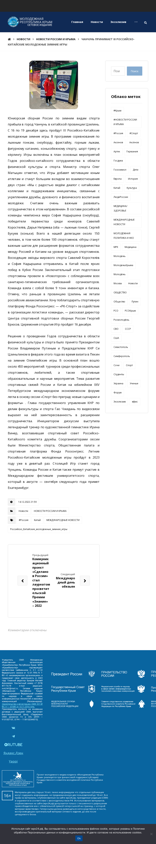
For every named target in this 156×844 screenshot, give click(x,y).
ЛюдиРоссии (121, 197)
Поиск (134, 71)
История (133, 178)
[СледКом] (123, 706)
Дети (135, 169)
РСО (116, 310)
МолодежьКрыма (123, 265)
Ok (79, 838)
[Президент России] (73, 676)
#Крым (117, 110)
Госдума (118, 160)
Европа (118, 178)
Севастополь (121, 347)
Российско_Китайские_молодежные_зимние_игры (38, 529)
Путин (135, 301)
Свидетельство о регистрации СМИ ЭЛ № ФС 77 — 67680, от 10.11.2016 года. (22, 705)
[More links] (136, 22)
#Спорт (134, 133)
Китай (37, 520)
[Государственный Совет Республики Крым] (73, 691)
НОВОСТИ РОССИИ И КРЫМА (50, 511)
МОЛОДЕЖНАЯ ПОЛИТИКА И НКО (124, 236)
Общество (119, 301)
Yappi (13, 761)
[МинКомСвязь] (123, 676)
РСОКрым (130, 310)
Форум (118, 392)
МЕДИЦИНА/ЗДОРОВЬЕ (120, 208)
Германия (132, 151)
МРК (116, 247)
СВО (116, 328)
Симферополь (122, 356)
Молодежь (120, 256)
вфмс (135, 401)
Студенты (119, 374)
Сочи (116, 365)
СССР (128, 328)
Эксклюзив (120, 401)
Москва (118, 283)
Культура (132, 187)
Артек (117, 151)
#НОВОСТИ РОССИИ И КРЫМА (125, 122)
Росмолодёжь (121, 319)
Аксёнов (134, 142)
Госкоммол (120, 169)
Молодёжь (120, 274)
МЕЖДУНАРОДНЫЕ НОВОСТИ (63, 520)
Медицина (130, 247)
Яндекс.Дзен (13, 753)
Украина (118, 383)
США (116, 338)
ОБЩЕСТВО (120, 292)
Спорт (129, 365)
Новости (23, 511)
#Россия (23, 520)
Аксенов (118, 142)
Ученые (134, 383)
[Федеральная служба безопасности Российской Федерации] (73, 706)
